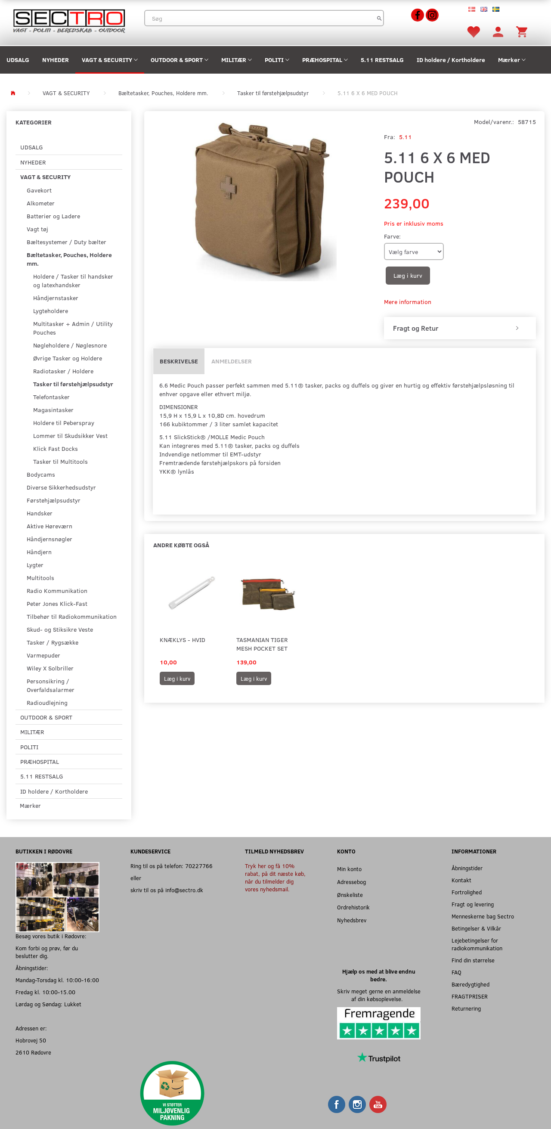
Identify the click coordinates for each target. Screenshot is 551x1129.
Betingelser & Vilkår (476, 928)
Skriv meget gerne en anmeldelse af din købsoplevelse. (379, 994)
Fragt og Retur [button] (415, 328)
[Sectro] (68, 20)
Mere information (407, 302)
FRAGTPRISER (470, 996)
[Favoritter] (473, 31)
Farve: (392, 236)
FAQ (456, 972)
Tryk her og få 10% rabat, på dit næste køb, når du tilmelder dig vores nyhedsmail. (275, 877)
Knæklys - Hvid (182, 640)
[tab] (460, 328)
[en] (484, 8)
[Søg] (379, 18)
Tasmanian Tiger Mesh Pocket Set (262, 644)
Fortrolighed (467, 892)
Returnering (466, 1008)
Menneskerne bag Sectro (483, 916)
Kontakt (461, 880)
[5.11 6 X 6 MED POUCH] (262, 199)
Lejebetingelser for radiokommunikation (477, 944)
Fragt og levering (473, 904)
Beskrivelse (179, 361)
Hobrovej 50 (30, 1040)
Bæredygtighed (470, 984)
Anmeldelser (231, 361)
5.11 (405, 137)
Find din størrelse (473, 960)
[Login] (498, 31)
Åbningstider (467, 868)
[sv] (496, 8)
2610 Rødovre (33, 1052)
